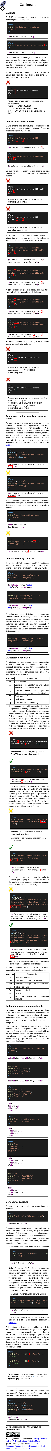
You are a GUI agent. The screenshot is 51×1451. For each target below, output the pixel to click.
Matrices (9, 445)
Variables (12, 1322)
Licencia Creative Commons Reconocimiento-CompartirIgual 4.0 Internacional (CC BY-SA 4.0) (25, 1446)
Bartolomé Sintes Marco (30, 1441)
